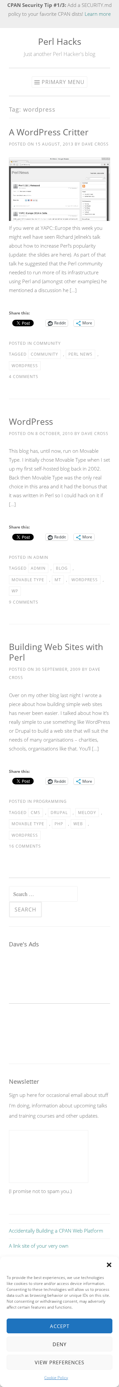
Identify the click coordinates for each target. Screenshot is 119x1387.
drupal (59, 812)
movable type (28, 580)
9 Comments (23, 602)
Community (47, 343)
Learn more (98, 14)
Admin (40, 557)
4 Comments (23, 376)
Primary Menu (63, 82)
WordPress (31, 421)
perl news (80, 354)
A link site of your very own (38, 1245)
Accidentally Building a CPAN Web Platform (56, 1230)
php (59, 824)
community (44, 354)
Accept (59, 1326)
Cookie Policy (56, 1377)
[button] (109, 1265)
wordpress (25, 365)
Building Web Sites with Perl (56, 652)
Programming (50, 801)
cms (35, 812)
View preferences (59, 1362)
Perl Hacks (59, 41)
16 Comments (25, 846)
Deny (59, 1344)
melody (87, 812)
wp (15, 591)
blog (62, 568)
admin (38, 568)
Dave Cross (95, 144)
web (78, 824)
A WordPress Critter (49, 132)
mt (58, 580)
